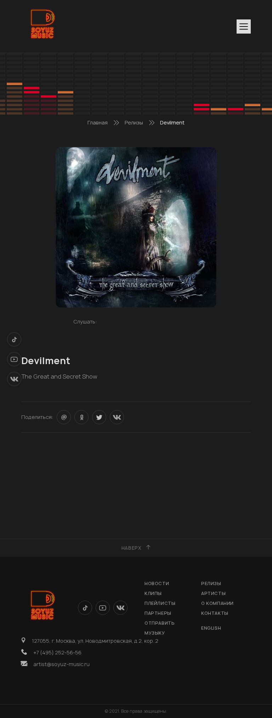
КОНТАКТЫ (214, 613)
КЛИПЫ (153, 593)
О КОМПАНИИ (217, 603)
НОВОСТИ (156, 583)
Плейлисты (159, 603)
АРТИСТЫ (213, 593)
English (211, 628)
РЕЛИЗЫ (211, 583)
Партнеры (157, 613)
